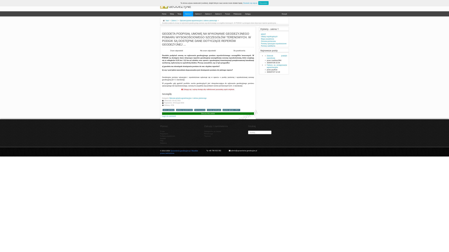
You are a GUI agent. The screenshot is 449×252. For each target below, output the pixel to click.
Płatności (207, 136)
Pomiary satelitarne (268, 46)
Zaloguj (247, 14)
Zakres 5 (218, 14)
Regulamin (164, 134)
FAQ (161, 141)
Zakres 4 (208, 14)
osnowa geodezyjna (214, 110)
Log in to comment (169, 116)
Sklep (172, 14)
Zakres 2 (198, 14)
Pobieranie (237, 14)
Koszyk (284, 14)
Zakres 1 (188, 14)
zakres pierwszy (168, 110)
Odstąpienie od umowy (212, 131)
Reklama (163, 143)
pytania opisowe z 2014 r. (231, 110)
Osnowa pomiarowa (268, 41)
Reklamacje (208, 134)
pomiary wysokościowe (184, 110)
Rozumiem (263, 3)
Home (164, 14)
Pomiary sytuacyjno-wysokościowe (273, 43)
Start (167, 20)
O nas (162, 131)
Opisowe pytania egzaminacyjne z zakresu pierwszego (198, 20)
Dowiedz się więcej (250, 3)
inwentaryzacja (200, 110)
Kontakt (163, 138)
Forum (227, 14)
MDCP (263, 34)
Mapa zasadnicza (267, 39)
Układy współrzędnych (269, 36)
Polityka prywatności (167, 136)
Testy (179, 14)
